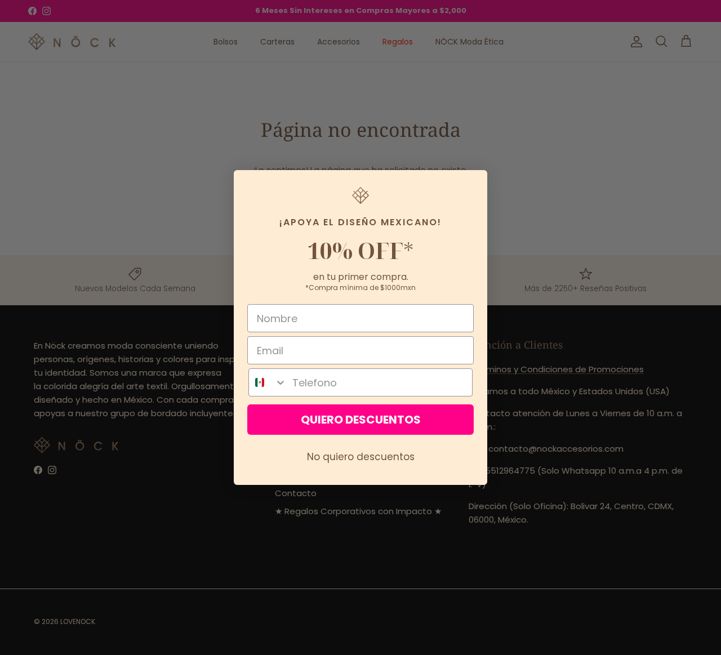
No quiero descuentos (361, 457)
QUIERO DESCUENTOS (361, 419)
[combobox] (268, 382)
